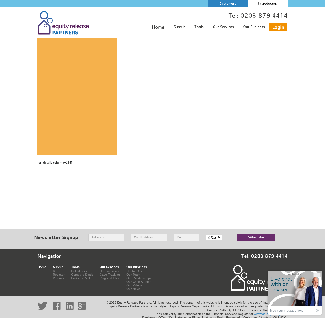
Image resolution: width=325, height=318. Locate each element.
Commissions (109, 271)
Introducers (267, 3)
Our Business (254, 27)
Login (278, 27)
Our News (133, 289)
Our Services (223, 27)
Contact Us (134, 271)
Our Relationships (138, 278)
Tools (199, 27)
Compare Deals (82, 274)
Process (58, 278)
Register (59, 274)
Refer (57, 271)
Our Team (133, 274)
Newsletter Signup (56, 237)
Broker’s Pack (81, 278)
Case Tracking (110, 274)
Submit (179, 27)
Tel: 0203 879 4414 (264, 256)
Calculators (79, 271)
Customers (227, 3)
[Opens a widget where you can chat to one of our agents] (294, 292)
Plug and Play (109, 278)
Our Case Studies (138, 281)
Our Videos (134, 285)
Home (158, 27)
